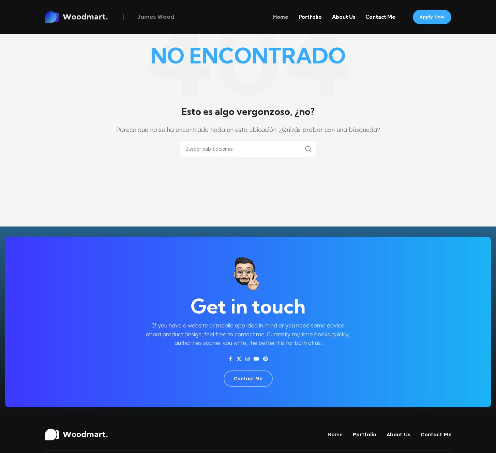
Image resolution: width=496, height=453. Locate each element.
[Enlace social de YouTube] (256, 359)
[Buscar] (308, 149)
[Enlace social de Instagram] (247, 359)
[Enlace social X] (239, 359)
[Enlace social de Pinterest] (265, 359)
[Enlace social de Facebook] (230, 359)
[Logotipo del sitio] (82, 16)
